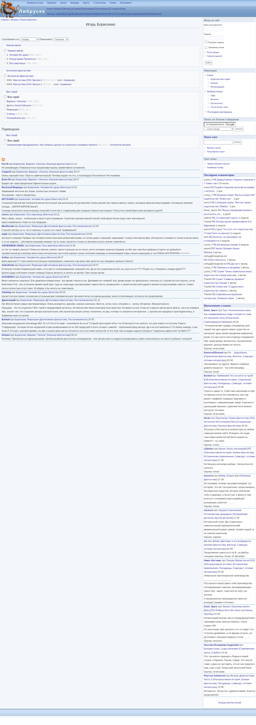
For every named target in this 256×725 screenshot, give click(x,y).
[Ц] (129, 14)
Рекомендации (217, 87)
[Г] (67, 14)
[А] (57, 14)
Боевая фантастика (243, 452)
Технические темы (219, 107)
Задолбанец (240, 352)
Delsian (6, 335)
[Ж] (76, 14)
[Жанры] (67, 8)
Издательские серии (220, 79)
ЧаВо (212, 95)
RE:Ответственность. (215, 260)
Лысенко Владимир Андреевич (221, 645)
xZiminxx (209, 448)
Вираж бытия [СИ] (245, 560)
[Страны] (114, 8)
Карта (86, 2)
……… (230, 502)
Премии (214, 83)
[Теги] (122, 8)
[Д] (70, 14)
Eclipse (230, 475)
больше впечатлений (229, 702)
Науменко (69, 80)
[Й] (86, 14)
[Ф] (122, 14)
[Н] (99, 14)
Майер (222, 475)
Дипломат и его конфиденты (236, 541)
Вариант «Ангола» (17, 101)
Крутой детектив (223, 518)
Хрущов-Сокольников (230, 510)
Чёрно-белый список (218, 163)
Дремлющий (9, 300)
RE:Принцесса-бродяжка (226, 267)
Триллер (208, 614)
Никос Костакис (212, 560)
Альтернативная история (223, 379)
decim (207, 418)
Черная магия (13, 45)
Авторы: (51, 14)
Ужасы (248, 610)
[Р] (109, 14)
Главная (5, 20)
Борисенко (19, 164)
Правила (51, 2)
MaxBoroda (8, 226)
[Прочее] (157, 14)
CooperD (6, 172)
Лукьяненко (222, 418)
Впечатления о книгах (217, 305)
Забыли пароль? (215, 56)
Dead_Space (211, 310)
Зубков (215, 541)
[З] (80, 14)
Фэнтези (65, 187)
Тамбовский (223, 375)
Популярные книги (216, 151)
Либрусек (32, 11)
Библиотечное (215, 91)
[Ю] (146, 14)
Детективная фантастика (57, 226)
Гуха (225, 310)
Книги (210, 75)
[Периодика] (87, 8)
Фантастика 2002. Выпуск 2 (27, 80)
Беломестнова (211, 648)
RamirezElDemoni (213, 352)
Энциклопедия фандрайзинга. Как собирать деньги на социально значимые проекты (52, 145)
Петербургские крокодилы (218, 514)
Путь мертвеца (17, 63)
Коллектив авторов (120, 145)
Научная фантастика (58, 164)
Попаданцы (224, 383)
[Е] (73, 14)
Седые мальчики (229, 648)
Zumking (6, 292)
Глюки (113, 2)
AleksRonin (8, 265)
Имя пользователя (213, 25)
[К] (89, 14)
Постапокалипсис (82, 226)
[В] (63, 14)
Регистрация (213, 52)
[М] (96, 14)
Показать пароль (216, 42)
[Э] (143, 14)
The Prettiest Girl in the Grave (226, 610)
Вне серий (11, 92)
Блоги (63, 2)
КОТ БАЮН (8, 199)
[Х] (125, 14)
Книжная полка (35, 2)
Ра (230, 352)
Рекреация (12, 109)
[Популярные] (101, 8)
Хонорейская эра (16, 118)
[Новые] (58, 8)
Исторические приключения (219, 456)
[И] (83, 14)
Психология (232, 318)
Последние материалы (219, 112)
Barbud (6, 319)
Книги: (50, 8)
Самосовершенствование (217, 322)
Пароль (207, 34)
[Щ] (139, 14)
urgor (4, 234)
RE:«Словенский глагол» (225, 218)
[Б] (60, 14)
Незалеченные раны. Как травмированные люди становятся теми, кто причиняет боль (228, 314)
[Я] (150, 14)
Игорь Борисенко (28, 20)
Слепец (11, 114)
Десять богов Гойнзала (19, 105)
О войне (215, 652)
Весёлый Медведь (12, 187)
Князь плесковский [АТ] (239, 448)
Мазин (222, 448)
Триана (226, 606)
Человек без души (18, 55)
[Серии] (76, 8)
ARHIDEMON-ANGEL (13, 245)
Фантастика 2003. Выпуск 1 (27, 84)
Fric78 (5, 164)
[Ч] (132, 14)
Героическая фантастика (218, 356)
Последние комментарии (219, 175)
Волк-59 (6, 179)
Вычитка (214, 99)
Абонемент (126, 2)
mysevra (208, 475)
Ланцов (230, 560)
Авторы (14, 20)
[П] (106, 14)
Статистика (99, 2)
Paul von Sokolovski (214, 675)
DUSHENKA (8, 277)
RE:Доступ (233, 264)
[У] (119, 14)
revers (5, 214)
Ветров (234, 675)
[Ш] (135, 14)
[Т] (116, 14)
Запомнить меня (216, 47)
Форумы (74, 2)
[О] (103, 14)
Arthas (5, 257)
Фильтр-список (214, 148)
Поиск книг (210, 137)
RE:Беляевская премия (225, 244)
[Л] (92, 14)
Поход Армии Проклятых (22, 59)
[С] (113, 14)
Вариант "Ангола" (36, 335)
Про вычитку (216, 103)
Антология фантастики (18, 70)
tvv (205, 541)
